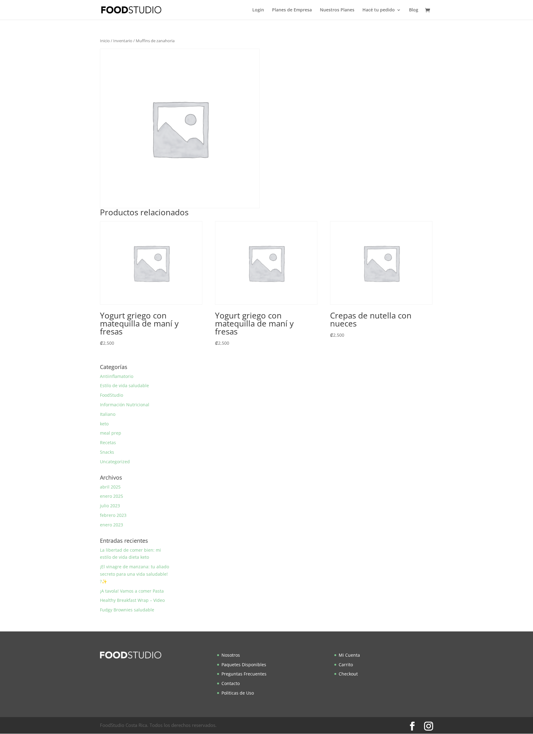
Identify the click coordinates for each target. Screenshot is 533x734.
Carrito (346, 664)
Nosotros (230, 655)
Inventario (122, 40)
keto (104, 424)
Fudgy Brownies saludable (127, 610)
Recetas (108, 442)
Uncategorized (115, 461)
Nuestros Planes (337, 10)
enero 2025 (111, 496)
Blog (413, 10)
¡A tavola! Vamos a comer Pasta (132, 591)
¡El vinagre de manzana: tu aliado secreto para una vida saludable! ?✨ (134, 574)
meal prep (110, 433)
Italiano (107, 414)
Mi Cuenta (349, 655)
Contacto (230, 683)
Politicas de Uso (237, 693)
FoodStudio (111, 395)
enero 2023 (111, 525)
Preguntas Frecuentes (243, 674)
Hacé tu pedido (378, 10)
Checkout (348, 674)
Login (258, 10)
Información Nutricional (124, 405)
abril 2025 (110, 487)
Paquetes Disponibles (243, 664)
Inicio (105, 40)
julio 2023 (110, 506)
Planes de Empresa (292, 10)
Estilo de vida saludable (124, 385)
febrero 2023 (113, 515)
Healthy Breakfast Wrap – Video (132, 600)
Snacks (107, 452)
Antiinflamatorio (116, 376)
